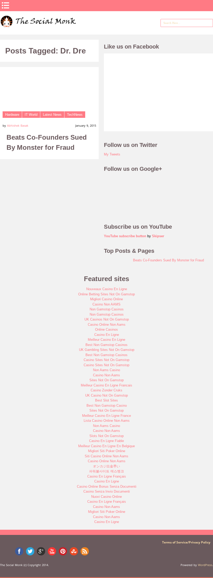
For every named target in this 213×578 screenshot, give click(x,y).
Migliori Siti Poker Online (106, 451)
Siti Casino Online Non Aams (106, 456)
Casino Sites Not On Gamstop (106, 360)
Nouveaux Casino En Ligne (106, 289)
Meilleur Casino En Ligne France (106, 416)
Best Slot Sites (106, 400)
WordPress (205, 565)
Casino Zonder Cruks (106, 390)
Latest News (52, 115)
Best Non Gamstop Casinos (106, 345)
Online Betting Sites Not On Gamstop (106, 294)
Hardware (12, 115)
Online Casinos (106, 329)
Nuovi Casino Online (106, 497)
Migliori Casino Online (106, 299)
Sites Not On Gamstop (106, 380)
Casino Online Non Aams (106, 325)
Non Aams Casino (106, 370)
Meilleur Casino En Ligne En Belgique (106, 446)
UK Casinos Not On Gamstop (106, 319)
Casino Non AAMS (106, 304)
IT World (31, 115)
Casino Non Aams (106, 375)
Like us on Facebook (131, 46)
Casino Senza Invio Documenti (106, 491)
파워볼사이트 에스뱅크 (106, 471)
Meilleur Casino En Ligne (106, 340)
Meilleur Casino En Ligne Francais (106, 385)
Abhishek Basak (17, 125)
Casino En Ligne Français (106, 476)
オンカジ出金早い (106, 466)
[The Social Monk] (45, 26)
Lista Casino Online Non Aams (107, 421)
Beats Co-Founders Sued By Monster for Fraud (168, 260)
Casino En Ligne (106, 335)
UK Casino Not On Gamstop (106, 395)
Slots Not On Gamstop (106, 436)
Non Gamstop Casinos (107, 309)
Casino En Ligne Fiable (106, 441)
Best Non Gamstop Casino (106, 405)
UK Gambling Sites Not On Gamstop (106, 350)
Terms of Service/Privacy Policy (186, 542)
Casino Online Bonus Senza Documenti (106, 486)
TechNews (75, 115)
